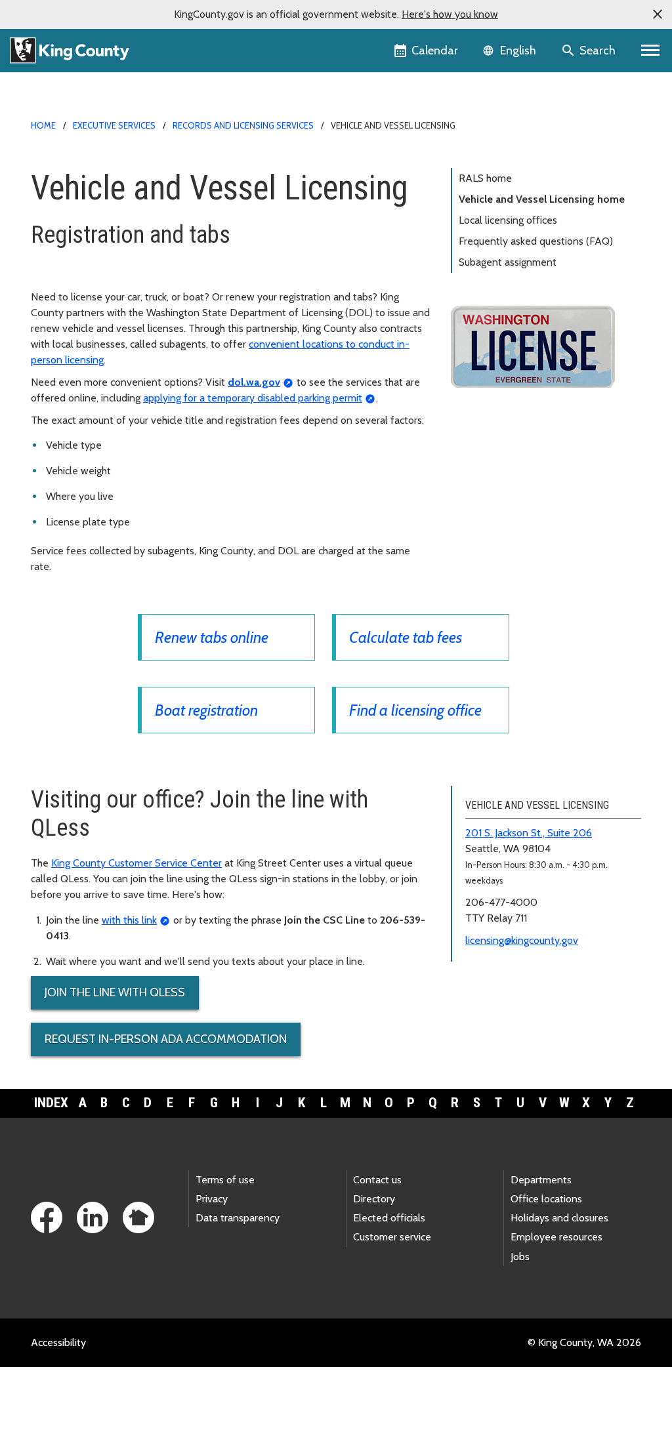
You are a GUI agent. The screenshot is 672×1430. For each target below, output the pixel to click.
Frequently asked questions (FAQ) (536, 241)
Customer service (392, 1237)
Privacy (212, 1199)
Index (51, 1103)
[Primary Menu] (650, 50)
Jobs (520, 1256)
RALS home (485, 178)
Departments (541, 1180)
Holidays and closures (559, 1218)
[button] (657, 14)
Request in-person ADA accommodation (166, 1039)
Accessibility (58, 1342)
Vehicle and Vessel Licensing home (542, 199)
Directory (374, 1199)
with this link (129, 920)
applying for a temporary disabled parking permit (252, 398)
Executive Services (114, 125)
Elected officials (389, 1218)
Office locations (546, 1199)
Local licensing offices (508, 220)
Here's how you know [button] (450, 14)
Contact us (377, 1180)
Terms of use (225, 1180)
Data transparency (238, 1218)
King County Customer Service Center (136, 863)
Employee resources (556, 1237)
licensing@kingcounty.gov (521, 940)
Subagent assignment (507, 262)
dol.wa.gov (254, 382)
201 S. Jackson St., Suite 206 (528, 833)
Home (43, 125)
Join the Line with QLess (115, 992)
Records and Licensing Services (243, 125)
